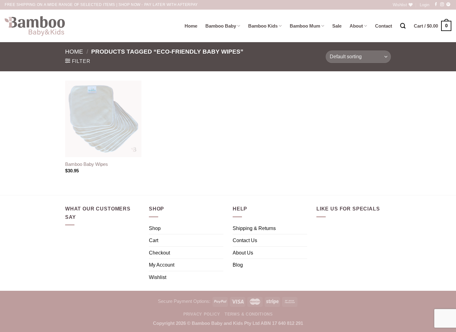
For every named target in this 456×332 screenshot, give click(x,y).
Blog (238, 265)
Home (191, 26)
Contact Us (245, 240)
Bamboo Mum (305, 26)
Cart (153, 240)
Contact (383, 26)
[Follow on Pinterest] (448, 4)
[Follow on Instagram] (442, 4)
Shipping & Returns (254, 228)
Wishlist (157, 277)
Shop (155, 228)
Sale (337, 26)
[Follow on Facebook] (436, 4)
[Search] (403, 26)
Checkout (159, 252)
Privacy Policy (201, 314)
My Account (161, 265)
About (356, 26)
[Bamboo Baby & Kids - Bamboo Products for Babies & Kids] (35, 26)
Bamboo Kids (263, 26)
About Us (243, 252)
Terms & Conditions (249, 314)
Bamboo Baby (220, 26)
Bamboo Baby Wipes (86, 164)
